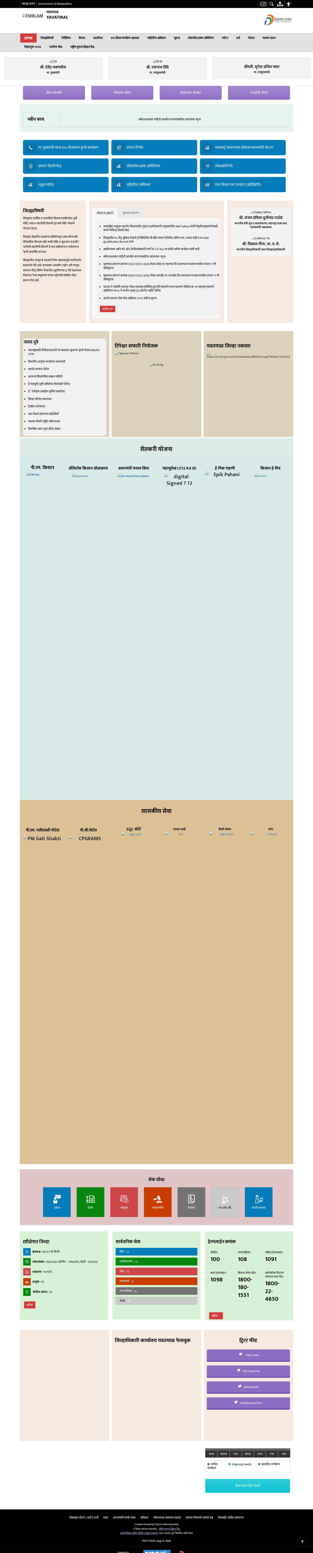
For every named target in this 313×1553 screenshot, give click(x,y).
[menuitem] (263, 4)
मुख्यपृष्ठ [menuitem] (28, 38)
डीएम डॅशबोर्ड (54, 179)
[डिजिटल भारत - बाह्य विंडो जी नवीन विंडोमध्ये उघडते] (273, 29)
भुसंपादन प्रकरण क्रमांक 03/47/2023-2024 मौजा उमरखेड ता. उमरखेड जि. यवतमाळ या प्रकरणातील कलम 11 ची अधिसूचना (161, 364)
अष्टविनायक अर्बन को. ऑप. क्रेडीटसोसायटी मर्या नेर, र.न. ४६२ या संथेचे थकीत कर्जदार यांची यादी (151, 335)
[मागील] (208, 1538)
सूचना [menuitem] (177, 38)
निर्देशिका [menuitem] (66, 38)
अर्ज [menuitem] (238, 38)
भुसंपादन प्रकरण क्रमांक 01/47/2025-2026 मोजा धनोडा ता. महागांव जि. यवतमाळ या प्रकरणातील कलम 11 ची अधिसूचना (159, 352)
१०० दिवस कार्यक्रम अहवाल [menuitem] (125, 38)
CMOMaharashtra (250, 1489)
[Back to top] (302, 1542)
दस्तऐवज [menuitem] (98, 38)
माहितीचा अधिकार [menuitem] (156, 38)
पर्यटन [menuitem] (225, 38)
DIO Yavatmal (251, 1457)
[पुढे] (287, 1538)
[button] (288, 38)
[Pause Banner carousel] (308, 47)
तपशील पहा (107, 395)
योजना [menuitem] (251, 38)
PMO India (252, 1441)
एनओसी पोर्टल (259, 179)
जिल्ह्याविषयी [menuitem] (47, 38)
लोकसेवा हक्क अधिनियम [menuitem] (201, 38)
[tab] (105, 300)
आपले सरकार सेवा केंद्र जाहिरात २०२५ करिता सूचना (130, 384)
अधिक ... (216, 1402)
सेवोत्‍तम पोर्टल (122, 179)
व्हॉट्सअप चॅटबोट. (190, 179)
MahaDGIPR (251, 1473)
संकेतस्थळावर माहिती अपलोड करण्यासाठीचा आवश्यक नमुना (170, 206)
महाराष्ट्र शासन (28, 3)
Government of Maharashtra (55, 3)
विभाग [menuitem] (82, 38)
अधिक (29, 1391)
